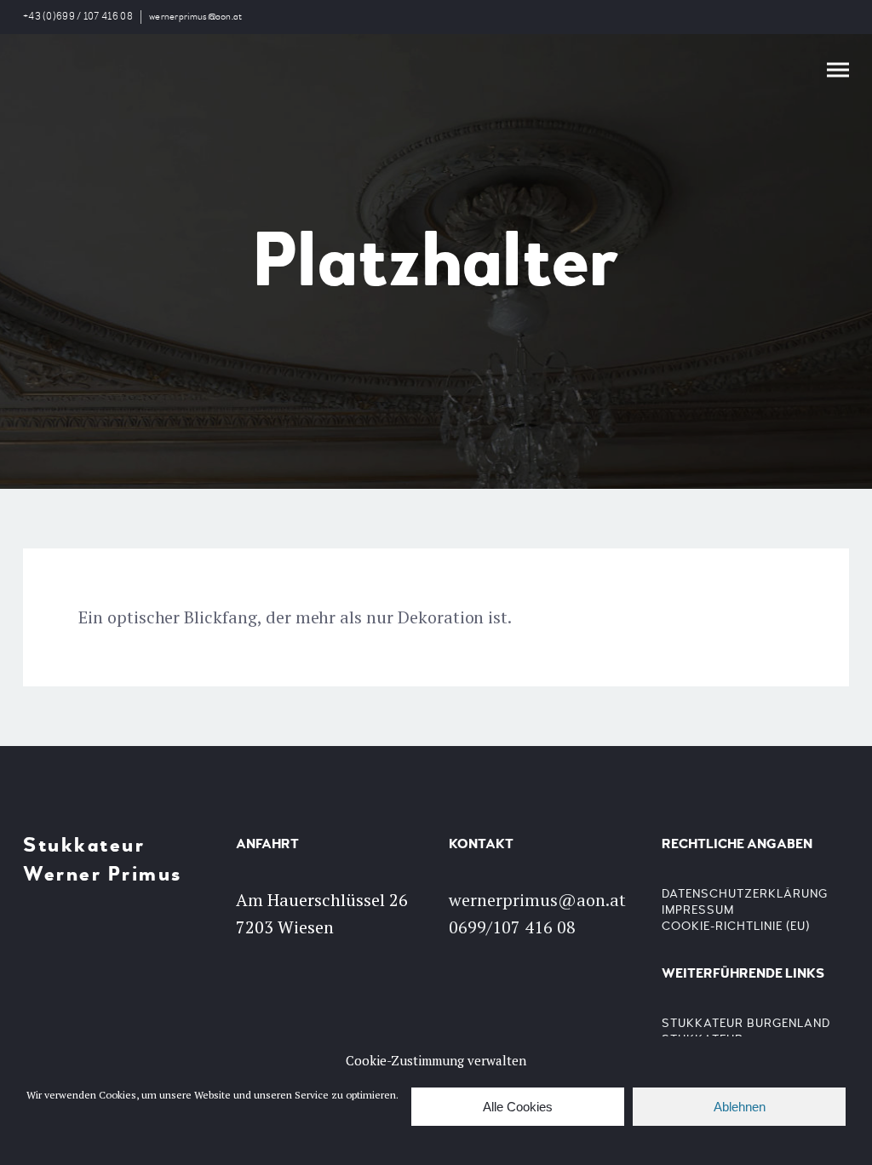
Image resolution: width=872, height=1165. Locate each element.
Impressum (698, 910)
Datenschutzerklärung (745, 894)
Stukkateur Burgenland (746, 1023)
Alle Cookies (518, 1106)
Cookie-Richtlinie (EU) (736, 926)
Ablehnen (740, 1106)
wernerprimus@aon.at (196, 16)
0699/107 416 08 (512, 926)
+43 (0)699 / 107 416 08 (78, 16)
